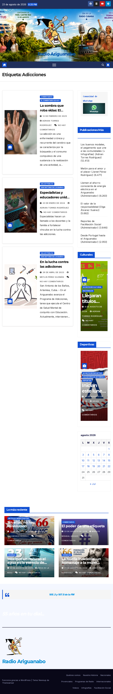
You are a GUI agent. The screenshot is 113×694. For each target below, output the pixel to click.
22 (109, 466)
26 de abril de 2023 (54, 272)
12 (94, 460)
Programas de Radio (84, 681)
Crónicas (67, 555)
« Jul (92, 483)
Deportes (87, 380)
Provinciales (67, 681)
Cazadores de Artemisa (93, 377)
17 (83, 466)
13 (99, 460)
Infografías (87, 688)
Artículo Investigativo (18, 518)
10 (83, 460)
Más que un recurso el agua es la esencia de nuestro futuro (26, 562)
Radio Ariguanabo (56, 54)
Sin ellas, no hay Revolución (21, 524)
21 (104, 466)
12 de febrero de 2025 (55, 116)
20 (98, 466)
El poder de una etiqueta (83, 526)
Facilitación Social (102, 688)
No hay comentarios (55, 212)
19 (93, 466)
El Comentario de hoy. (50, 100)
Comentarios (47, 97)
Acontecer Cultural (92, 287)
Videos (76, 688)
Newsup (42, 680)
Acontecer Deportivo (92, 373)
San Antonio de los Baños (52, 187)
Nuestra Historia (90, 675)
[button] (103, 64)
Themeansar (8, 683)
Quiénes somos (73, 675)
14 (104, 460)
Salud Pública (47, 184)
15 (109, 460)
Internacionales (104, 681)
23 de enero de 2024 (54, 203)
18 (88, 466)
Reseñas (11, 555)
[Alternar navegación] (54, 65)
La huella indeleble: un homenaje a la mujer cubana (81, 562)
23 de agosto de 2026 (22, 531)
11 (88, 460)
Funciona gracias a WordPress (16, 680)
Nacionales (88, 291)
